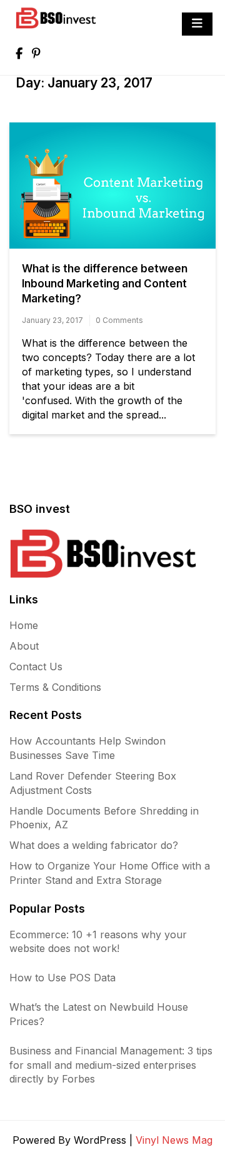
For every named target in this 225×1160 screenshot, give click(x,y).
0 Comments (119, 320)
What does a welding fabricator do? (93, 845)
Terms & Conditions (55, 687)
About (24, 646)
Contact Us (35, 666)
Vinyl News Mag (174, 1140)
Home (23, 625)
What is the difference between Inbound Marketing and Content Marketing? (105, 283)
